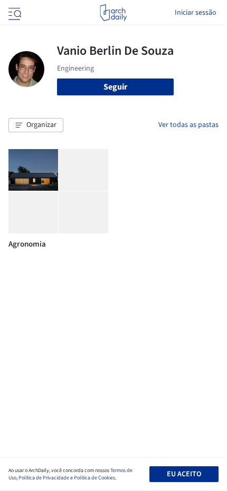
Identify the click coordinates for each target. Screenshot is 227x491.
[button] (35, 125)
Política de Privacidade (43, 478)
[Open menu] (13, 12)
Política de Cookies (94, 478)
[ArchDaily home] (113, 12)
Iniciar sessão (195, 12)
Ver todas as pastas (188, 125)
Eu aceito (184, 474)
